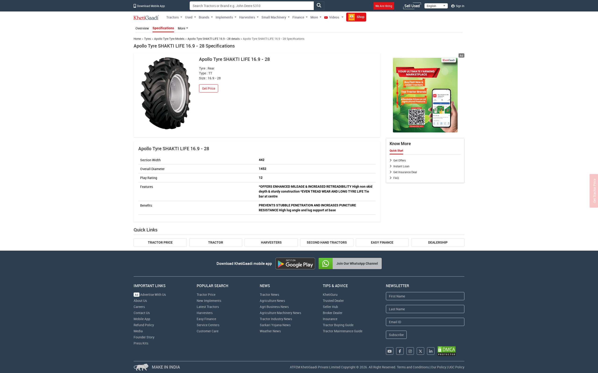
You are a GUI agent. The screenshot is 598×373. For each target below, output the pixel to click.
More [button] (314, 17)
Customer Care (207, 331)
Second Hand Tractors (327, 242)
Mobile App (142, 319)
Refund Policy (144, 325)
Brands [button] (204, 17)
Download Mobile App (150, 6)
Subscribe (396, 335)
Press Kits (141, 343)
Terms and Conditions (413, 367)
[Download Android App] (295, 263)
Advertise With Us (150, 294)
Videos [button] (334, 17)
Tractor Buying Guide (338, 325)
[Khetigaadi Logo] (146, 17)
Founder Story (144, 337)
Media (138, 331)
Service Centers (208, 325)
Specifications (163, 28)
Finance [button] (298, 17)
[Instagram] (410, 351)
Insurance (330, 319)
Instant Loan (401, 166)
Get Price (208, 88)
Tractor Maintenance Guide (342, 331)
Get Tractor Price (594, 191)
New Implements (209, 300)
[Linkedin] (430, 351)
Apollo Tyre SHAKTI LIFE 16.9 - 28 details (214, 38)
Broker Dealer (332, 313)
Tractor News (269, 294)
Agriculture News (272, 300)
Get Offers (399, 160)
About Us (140, 300)
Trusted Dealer (333, 300)
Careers (139, 306)
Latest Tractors (208, 306)
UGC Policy (456, 367)
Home (137, 38)
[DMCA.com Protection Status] (446, 351)
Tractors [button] (172, 17)
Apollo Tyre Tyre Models (169, 38)
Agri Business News (274, 306)
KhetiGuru (330, 294)
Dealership (438, 242)
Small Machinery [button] (273, 17)
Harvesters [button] (247, 17)
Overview (142, 28)
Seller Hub (330, 306)
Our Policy (438, 367)
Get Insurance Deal (405, 172)
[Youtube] (389, 351)
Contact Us (142, 313)
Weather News (270, 331)
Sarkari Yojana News (275, 325)
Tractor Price (160, 242)
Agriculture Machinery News (280, 313)
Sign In (459, 6)
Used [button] (188, 17)
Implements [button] (224, 17)
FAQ (396, 178)
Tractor (215, 242)
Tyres (147, 38)
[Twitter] (420, 351)
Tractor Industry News (276, 319)
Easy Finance (382, 242)
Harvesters (271, 242)
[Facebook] (400, 351)
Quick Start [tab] (396, 150)
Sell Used (412, 5)
